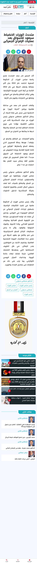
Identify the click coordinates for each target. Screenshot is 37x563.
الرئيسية (29, 561)
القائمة (17, 561)
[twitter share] (18, 52)
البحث (6, 561)
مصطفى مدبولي (26, 289)
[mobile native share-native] (29, 52)
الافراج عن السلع (12, 289)
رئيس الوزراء (28, 294)
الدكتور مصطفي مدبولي (24, 281)
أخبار (25, 14)
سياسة (18, 14)
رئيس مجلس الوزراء (25, 285)
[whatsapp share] (13, 52)
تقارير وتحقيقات (7, 14)
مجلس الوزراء (11, 285)
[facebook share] (24, 52)
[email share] (8, 52)
